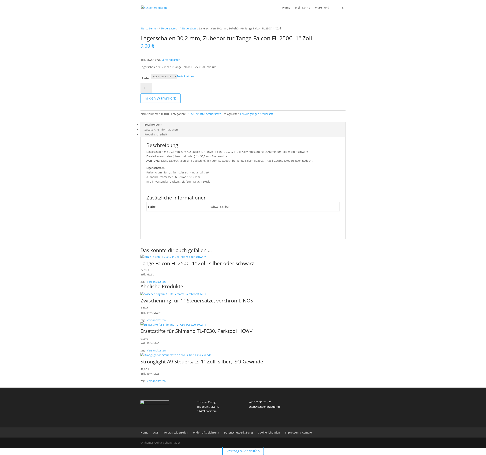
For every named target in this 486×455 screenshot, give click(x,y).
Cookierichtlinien (269, 432)
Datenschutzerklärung (238, 432)
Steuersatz (267, 114)
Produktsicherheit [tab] (155, 134)
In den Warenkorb (160, 98)
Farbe (145, 78)
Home (286, 7)
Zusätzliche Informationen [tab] (161, 129)
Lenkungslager (249, 114)
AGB (156, 432)
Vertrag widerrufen (175, 432)
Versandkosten (171, 60)
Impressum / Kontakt (298, 432)
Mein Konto (302, 7)
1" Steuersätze (187, 28)
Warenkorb (322, 7)
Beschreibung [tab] (153, 124)
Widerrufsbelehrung (206, 432)
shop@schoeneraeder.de (265, 406)
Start (143, 28)
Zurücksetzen (185, 76)
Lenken (153, 28)
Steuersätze (168, 28)
